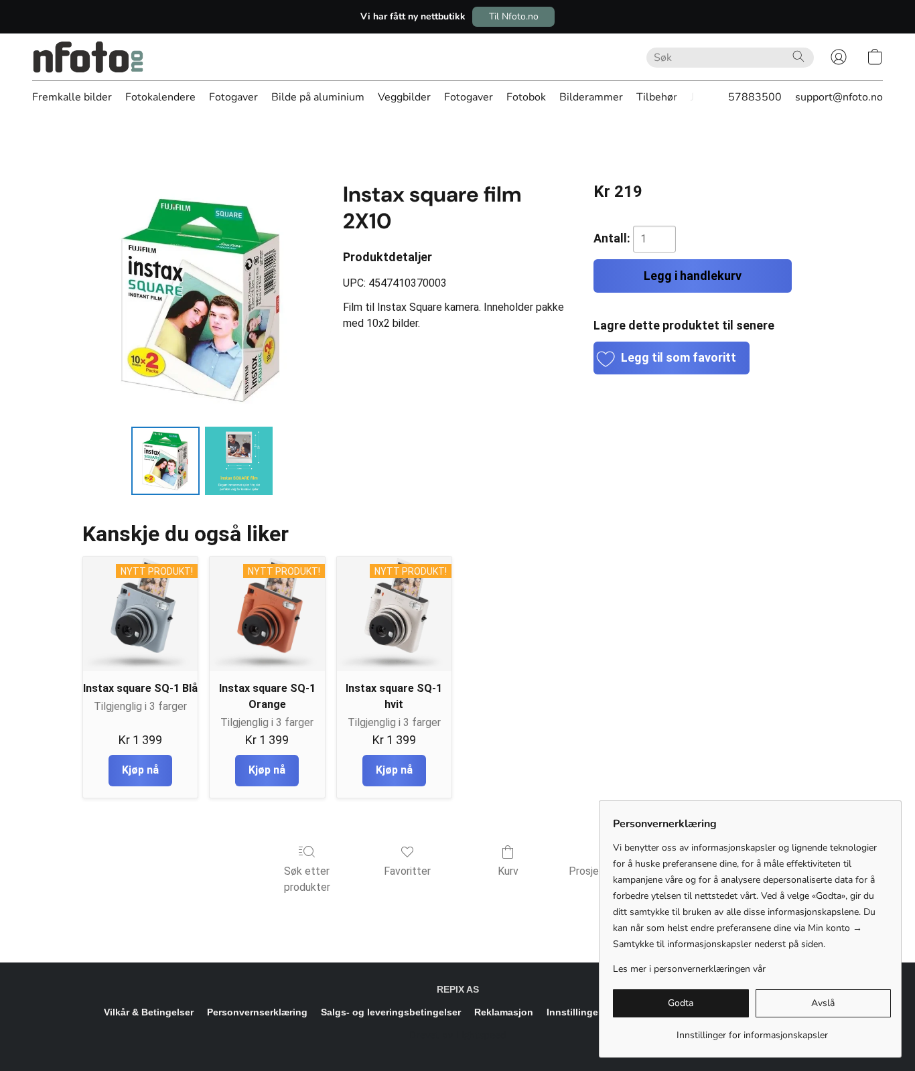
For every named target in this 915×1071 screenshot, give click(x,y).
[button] (513, 17)
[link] (752, 1030)
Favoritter (407, 871)
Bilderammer (591, 97)
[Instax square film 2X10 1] (239, 461)
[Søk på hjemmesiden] (798, 56)
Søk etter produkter (307, 879)
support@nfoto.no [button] (839, 97)
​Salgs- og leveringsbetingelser (391, 1012)
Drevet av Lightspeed (457, 1034)
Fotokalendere (160, 97)
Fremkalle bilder (72, 97)
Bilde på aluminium (317, 97)
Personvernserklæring (257, 1012)
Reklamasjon (503, 1012)
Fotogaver (233, 97)
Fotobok (526, 97)
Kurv (508, 871)
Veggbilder (404, 97)
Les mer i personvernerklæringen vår (689, 968)
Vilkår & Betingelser (149, 1012)
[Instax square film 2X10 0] (165, 461)
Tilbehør (656, 97)
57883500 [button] (755, 97)
